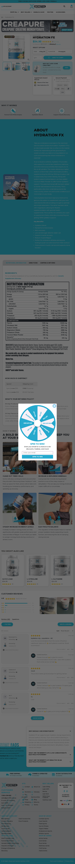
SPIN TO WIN (37, 457)
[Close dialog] (54, 406)
